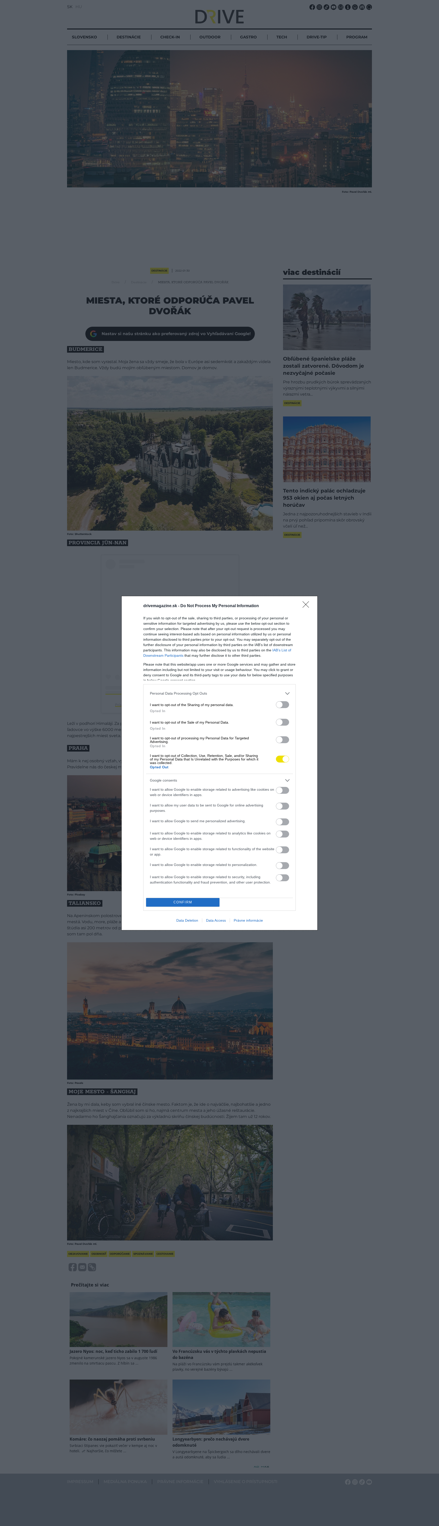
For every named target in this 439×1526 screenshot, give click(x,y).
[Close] (307, 606)
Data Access (216, 920)
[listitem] (219, 693)
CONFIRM (183, 902)
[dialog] (219, 763)
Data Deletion (187, 920)
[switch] (282, 704)
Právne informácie (248, 920)
